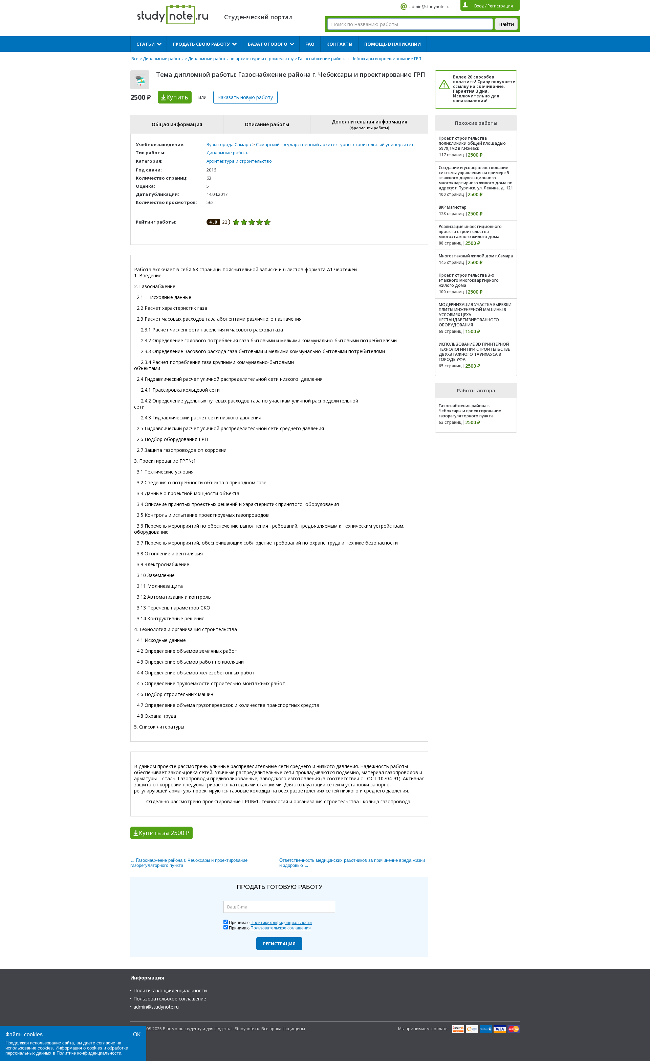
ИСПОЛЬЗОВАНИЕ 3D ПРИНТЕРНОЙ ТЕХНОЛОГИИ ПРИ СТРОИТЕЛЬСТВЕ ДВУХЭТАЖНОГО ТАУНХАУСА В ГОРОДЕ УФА (474, 351)
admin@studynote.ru (429, 6)
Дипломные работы (163, 59)
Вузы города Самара (229, 144)
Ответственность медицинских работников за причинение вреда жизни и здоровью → (352, 863)
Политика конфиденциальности (170, 990)
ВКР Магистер (453, 207)
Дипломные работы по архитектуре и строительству (241, 59)
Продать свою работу (201, 44)
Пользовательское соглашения (281, 928)
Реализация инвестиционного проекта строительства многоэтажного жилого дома (470, 231)
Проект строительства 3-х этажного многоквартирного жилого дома (469, 280)
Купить (177, 97)
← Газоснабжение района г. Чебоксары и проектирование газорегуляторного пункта (188, 863)
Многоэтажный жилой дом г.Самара (476, 256)
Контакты (339, 44)
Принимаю (270, 922)
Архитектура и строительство (239, 161)
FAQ (310, 44)
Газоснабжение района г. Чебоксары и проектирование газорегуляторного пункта (470, 411)
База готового (267, 44)
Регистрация (279, 944)
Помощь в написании (392, 44)
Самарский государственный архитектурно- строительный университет (335, 144)
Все (134, 59)
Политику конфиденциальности (281, 922)
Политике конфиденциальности (89, 1053)
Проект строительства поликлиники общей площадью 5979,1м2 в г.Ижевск (472, 143)
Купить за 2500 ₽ (164, 833)
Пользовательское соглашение (169, 998)
